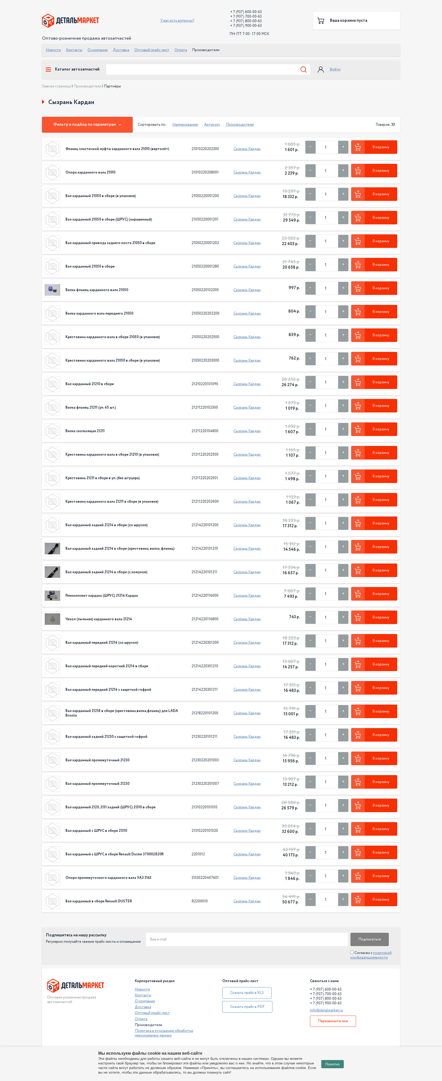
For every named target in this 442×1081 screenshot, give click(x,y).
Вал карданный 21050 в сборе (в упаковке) (100, 196)
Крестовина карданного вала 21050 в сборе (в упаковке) (112, 360)
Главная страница (56, 86)
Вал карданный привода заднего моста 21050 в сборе (110, 243)
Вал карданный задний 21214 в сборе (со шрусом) (106, 525)
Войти (335, 69)
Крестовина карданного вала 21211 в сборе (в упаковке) (111, 501)
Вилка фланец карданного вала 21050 (96, 290)
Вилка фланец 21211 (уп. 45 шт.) (90, 407)
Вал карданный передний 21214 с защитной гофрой (108, 689)
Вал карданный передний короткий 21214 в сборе (106, 666)
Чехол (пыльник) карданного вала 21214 (98, 619)
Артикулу (212, 124)
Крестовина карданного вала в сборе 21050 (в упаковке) (112, 337)
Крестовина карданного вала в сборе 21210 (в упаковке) (112, 454)
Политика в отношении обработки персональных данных (164, 1033)
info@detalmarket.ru (326, 1010)
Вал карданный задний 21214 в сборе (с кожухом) (106, 572)
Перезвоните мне (333, 1021)
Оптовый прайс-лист (151, 50)
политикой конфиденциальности (371, 955)
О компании (97, 50)
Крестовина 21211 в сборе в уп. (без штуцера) (102, 478)
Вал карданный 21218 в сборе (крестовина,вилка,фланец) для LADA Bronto (121, 713)
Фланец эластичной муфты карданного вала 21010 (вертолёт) (117, 149)
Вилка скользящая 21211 (85, 431)
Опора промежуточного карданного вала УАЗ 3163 (108, 877)
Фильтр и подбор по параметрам (84, 125)
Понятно (332, 1064)
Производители (87, 86)
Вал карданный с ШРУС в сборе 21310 (96, 830)
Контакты (74, 50)
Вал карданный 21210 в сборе (89, 384)
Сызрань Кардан (247, 149)
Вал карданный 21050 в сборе (90, 266)
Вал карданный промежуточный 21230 (97, 760)
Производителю (240, 124)
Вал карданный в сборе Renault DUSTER (98, 901)
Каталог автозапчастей (77, 69)
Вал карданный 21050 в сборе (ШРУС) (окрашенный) (108, 219)
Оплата (180, 50)
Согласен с (371, 955)
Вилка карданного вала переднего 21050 (99, 313)
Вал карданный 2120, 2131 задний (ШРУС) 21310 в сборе (110, 807)
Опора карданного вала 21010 (90, 172)
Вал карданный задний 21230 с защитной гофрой (106, 736)
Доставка (121, 50)
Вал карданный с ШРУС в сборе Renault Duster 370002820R (114, 854)
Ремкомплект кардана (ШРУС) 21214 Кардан (101, 595)
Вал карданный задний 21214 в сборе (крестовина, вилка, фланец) (119, 548)
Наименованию (185, 124)
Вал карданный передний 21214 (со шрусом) (101, 642)
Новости (53, 50)
